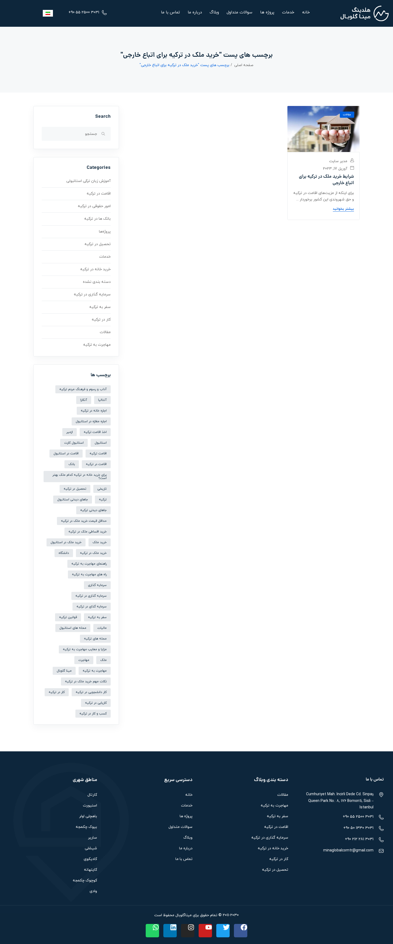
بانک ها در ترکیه (97, 218)
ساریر (92, 837)
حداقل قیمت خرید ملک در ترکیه (84, 521)
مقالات (347, 115)
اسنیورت (90, 805)
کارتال (92, 794)
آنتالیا (102, 400)
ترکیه (103, 499)
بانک (71, 464)
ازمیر (69, 432)
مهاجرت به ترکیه (97, 344)
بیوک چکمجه (86, 826)
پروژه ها (267, 12)
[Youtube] (205, 930)
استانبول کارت (74, 443)
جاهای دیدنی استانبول (72, 499)
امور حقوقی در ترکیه (94, 206)
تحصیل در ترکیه (97, 244)
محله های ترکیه (95, 639)
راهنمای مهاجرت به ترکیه (89, 564)
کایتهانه (90, 869)
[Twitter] (223, 930)
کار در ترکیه (101, 319)
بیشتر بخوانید (343, 209)
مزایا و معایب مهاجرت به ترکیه (85, 649)
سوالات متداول (239, 12)
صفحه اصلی (243, 65)
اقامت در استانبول (66, 453)
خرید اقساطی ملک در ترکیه (87, 532)
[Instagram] (187, 930)
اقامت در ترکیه (99, 193)
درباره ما (195, 12)
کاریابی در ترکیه (96, 703)
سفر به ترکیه (100, 307)
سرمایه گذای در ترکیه (91, 606)
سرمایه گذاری (97, 585)
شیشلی (91, 848)
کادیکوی (90, 859)
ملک (103, 660)
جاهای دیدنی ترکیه (93, 510)
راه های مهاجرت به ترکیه (89, 574)
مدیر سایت (338, 161)
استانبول (101, 443)
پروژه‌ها (105, 231)
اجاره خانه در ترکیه (94, 411)
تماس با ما (170, 12)
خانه (306, 12)
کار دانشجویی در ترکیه (91, 692)
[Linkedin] (170, 930)
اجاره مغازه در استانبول (91, 421)
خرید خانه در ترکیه (95, 269)
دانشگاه (64, 553)
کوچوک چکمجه (85, 880)
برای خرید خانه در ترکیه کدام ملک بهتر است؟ (79, 476)
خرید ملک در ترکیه (93, 553)
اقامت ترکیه (98, 453)
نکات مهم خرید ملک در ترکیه (86, 681)
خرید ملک (100, 542)
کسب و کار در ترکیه (93, 713)
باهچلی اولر (88, 816)
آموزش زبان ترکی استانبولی (88, 181)
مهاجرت (83, 660)
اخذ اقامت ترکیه (95, 432)
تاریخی (102, 489)
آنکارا (83, 400)
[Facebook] (240, 930)
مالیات (102, 628)
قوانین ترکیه (68, 617)
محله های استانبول (72, 628)
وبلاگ (214, 12)
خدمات (288, 12)
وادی (93, 891)
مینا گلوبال (64, 671)
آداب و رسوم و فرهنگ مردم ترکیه (83, 389)
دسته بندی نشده (97, 281)
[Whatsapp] (152, 930)
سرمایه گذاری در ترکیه (92, 294)
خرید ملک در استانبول (66, 542)
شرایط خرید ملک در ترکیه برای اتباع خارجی (326, 180)
